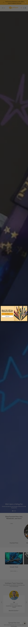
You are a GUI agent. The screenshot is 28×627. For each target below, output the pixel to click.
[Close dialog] (26, 307)
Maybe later (7, 316)
